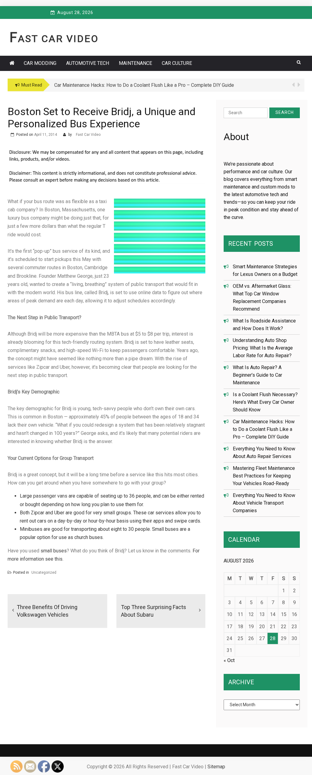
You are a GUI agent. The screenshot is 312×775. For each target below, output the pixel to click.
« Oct (229, 660)
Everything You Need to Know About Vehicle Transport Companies (264, 502)
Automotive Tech (87, 63)
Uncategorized (43, 572)
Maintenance (135, 63)
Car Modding (40, 63)
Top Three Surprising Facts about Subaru (153, 611)
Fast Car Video (54, 38)
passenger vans (50, 496)
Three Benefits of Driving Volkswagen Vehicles (47, 611)
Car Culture (177, 63)
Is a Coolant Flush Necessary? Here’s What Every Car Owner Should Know (265, 402)
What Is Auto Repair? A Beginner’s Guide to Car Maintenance (257, 375)
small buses (54, 551)
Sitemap (216, 767)
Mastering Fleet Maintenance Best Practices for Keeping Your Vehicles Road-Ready (264, 475)
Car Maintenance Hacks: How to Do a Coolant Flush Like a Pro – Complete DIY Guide (264, 429)
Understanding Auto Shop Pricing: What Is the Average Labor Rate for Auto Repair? (263, 347)
